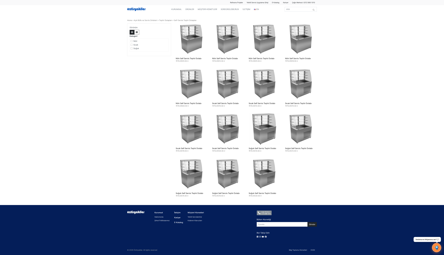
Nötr (135, 41)
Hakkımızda (158, 217)
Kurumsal (158, 212)
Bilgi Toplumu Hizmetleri (298, 250)
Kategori (133, 36)
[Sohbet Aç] (436, 247)
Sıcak (135, 45)
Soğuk (136, 48)
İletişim (177, 212)
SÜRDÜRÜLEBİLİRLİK (230, 9)
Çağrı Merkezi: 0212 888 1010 (303, 2)
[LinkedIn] (258, 236)
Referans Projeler (236, 2)
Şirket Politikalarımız (162, 220)
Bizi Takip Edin (263, 233)
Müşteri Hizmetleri (196, 212)
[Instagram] (260, 236)
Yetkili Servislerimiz (195, 217)
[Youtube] (263, 236)
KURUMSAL (176, 9)
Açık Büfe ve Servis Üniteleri (145, 20)
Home (129, 20)
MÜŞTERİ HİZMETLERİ (207, 9)
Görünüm (134, 27)
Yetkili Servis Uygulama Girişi (257, 2)
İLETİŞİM (246, 9)
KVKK (313, 250)
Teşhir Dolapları (165, 20)
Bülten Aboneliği (264, 219)
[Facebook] (266, 236)
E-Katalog (275, 2)
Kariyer (285, 2)
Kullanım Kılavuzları (195, 220)
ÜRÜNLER (189, 9)
